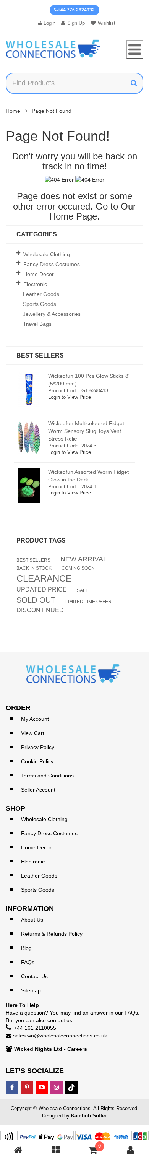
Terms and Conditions (47, 775)
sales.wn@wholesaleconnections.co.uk (60, 1036)
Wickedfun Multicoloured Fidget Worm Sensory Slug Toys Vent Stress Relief (86, 431)
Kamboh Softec (89, 1116)
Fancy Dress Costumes (51, 264)
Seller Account (38, 790)
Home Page (73, 216)
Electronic (35, 284)
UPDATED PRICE (41, 590)
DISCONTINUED (40, 610)
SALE (83, 590)
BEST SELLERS (33, 560)
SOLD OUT (35, 600)
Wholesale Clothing (46, 254)
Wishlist (106, 23)
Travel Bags (37, 324)
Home (13, 111)
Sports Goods (39, 304)
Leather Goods (41, 294)
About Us (32, 920)
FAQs (27, 962)
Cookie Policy (37, 761)
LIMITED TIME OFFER (88, 601)
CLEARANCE (44, 578)
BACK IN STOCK (34, 568)
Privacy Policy (37, 747)
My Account (35, 719)
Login (49, 23)
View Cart (32, 733)
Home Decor (38, 274)
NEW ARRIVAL (83, 559)
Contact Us (34, 976)
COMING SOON (78, 568)
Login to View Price (69, 397)
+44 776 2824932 (76, 10)
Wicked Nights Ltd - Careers (50, 1049)
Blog (26, 948)
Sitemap (31, 990)
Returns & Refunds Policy (52, 934)
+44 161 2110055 (35, 1028)
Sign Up (76, 23)
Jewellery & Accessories (52, 314)
